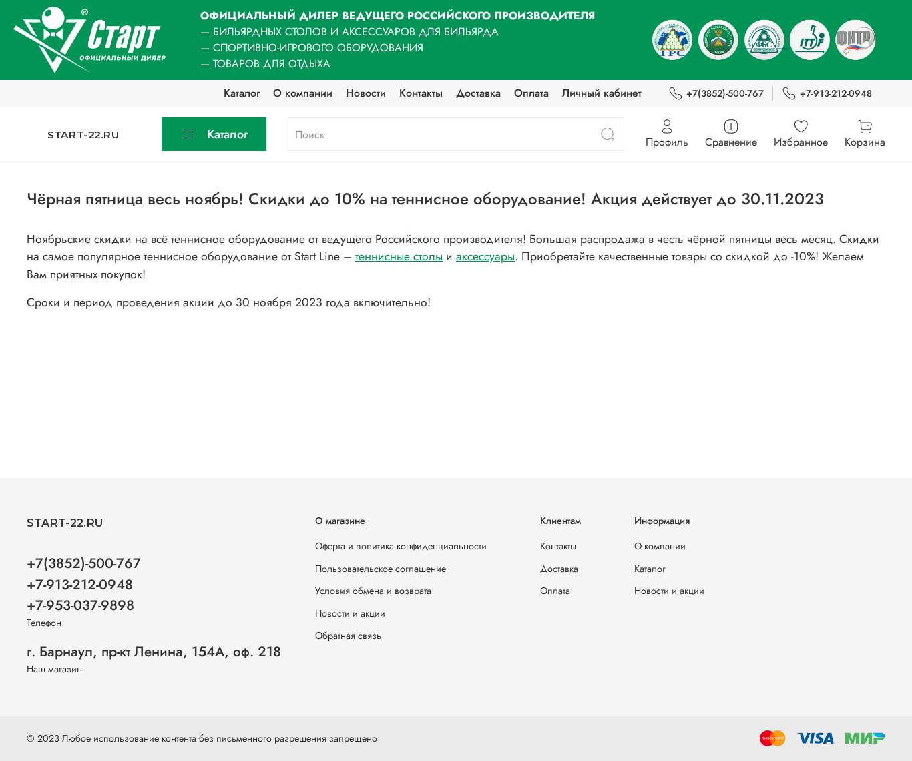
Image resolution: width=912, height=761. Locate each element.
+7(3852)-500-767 (725, 93)
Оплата (531, 93)
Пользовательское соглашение (380, 568)
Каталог (242, 93)
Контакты (421, 93)
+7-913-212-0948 (836, 93)
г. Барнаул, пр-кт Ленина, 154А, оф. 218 (154, 652)
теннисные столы (399, 256)
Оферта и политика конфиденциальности (401, 546)
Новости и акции (350, 613)
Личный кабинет (602, 93)
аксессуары (485, 256)
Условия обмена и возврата (373, 590)
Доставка (478, 93)
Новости (366, 93)
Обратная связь (348, 635)
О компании (302, 93)
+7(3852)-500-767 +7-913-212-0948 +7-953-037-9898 (84, 584)
